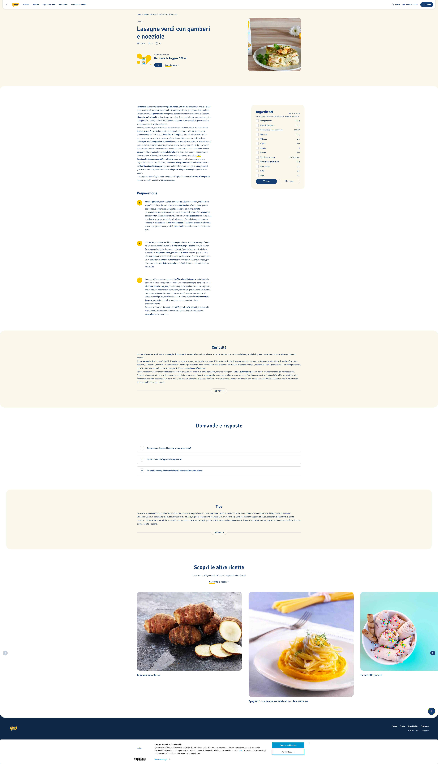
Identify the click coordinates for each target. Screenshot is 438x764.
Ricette (146, 14)
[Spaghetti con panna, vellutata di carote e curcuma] (301, 644)
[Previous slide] (5, 653)
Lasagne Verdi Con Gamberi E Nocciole (164, 14)
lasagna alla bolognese (252, 354)
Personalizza (287, 752)
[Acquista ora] (158, 65)
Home (139, 14)
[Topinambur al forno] (189, 631)
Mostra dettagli (161, 759)
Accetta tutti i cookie (288, 745)
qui (240, 750)
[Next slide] (432, 653)
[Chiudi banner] (309, 743)
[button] (26, 4)
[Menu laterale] (6, 4)
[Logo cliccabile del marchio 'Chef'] (15, 4)
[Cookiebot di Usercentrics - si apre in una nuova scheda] (140, 759)
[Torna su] (431, 711)
